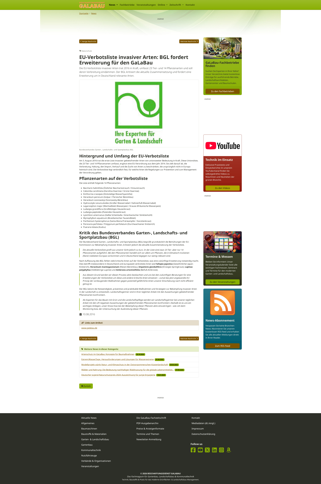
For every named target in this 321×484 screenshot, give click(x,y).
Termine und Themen (147, 433)
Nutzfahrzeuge (89, 455)
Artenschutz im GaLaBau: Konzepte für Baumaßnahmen (107, 354)
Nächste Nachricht (188, 41)
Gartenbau (87, 444)
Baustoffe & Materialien (93, 433)
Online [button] (162, 4)
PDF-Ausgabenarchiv (147, 423)
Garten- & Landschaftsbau (95, 439)
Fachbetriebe (127, 4)
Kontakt (190, 4)
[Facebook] (193, 449)
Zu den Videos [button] (222, 187)
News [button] (112, 4)
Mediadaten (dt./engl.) (203, 423)
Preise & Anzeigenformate (150, 428)
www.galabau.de (89, 328)
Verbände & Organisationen (96, 460)
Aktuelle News (89, 417)
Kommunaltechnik (91, 450)
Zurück (87, 386)
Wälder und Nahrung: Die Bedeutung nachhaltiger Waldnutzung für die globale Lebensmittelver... (127, 369)
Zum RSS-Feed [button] (222, 345)
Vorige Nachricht (89, 41)
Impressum (198, 428)
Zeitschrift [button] (176, 4)
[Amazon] (228, 449)
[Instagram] (221, 449)
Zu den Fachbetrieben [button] (222, 91)
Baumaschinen (89, 428)
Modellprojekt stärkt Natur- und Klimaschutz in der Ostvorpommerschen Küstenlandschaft (124, 364)
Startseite (83, 13)
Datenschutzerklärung (203, 433)
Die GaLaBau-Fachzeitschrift (151, 417)
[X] (207, 449)
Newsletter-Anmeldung (148, 439)
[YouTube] (200, 449)
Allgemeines (87, 423)
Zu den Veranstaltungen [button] (222, 281)
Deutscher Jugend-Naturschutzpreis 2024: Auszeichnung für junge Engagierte (118, 374)
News (93, 13)
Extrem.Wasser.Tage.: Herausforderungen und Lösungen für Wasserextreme (117, 359)
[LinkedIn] (214, 449)
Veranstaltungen (146, 4)
